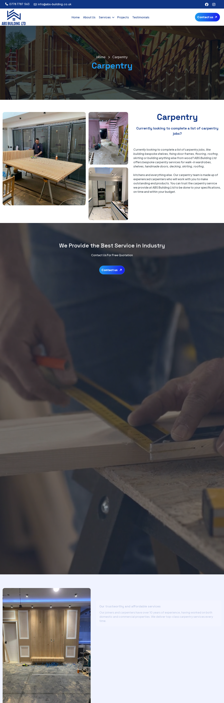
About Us (89, 17)
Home (76, 17)
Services (105, 17)
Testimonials (140, 17)
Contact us (205, 17)
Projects (123, 17)
